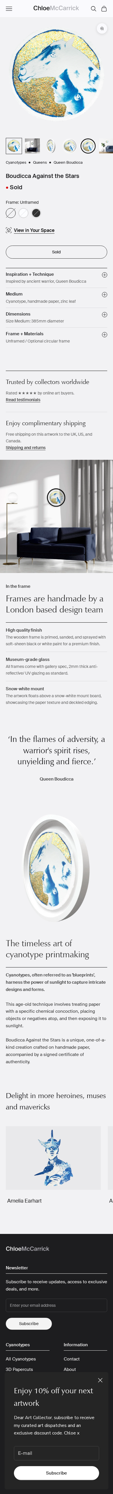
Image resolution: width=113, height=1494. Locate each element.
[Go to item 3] (51, 146)
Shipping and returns (25, 447)
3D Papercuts (19, 1369)
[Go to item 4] (69, 146)
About (70, 1369)
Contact (72, 1359)
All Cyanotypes (21, 1359)
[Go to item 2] (32, 146)
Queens (40, 162)
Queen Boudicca (68, 162)
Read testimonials (23, 399)
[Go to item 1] (14, 146)
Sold (56, 252)
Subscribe (56, 1473)
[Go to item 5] (88, 146)
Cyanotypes (16, 162)
